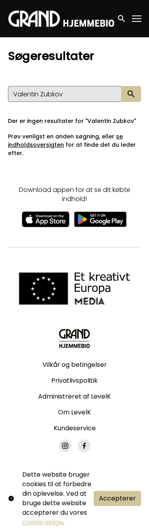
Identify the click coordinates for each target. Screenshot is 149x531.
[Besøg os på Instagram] (65, 445)
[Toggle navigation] (137, 19)
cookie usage (42, 522)
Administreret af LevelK (74, 396)
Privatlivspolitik (74, 380)
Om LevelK (74, 412)
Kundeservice (75, 428)
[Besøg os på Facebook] (84, 445)
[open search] (122, 18)
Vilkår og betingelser (75, 364)
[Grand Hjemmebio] (74, 338)
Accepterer (117, 498)
